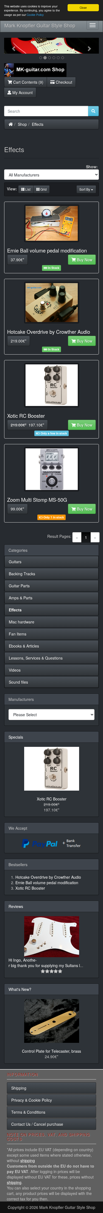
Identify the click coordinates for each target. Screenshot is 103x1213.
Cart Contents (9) (27, 82)
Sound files (18, 682)
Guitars (15, 561)
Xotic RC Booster (51, 799)
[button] (11, 46)
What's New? (20, 989)
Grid (43, 189)
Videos (15, 670)
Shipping (18, 1088)
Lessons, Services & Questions (36, 658)
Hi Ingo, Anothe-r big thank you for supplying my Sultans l (44, 962)
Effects (37, 124)
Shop (22, 124)
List (27, 189)
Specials (16, 737)
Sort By (85, 189)
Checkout (63, 82)
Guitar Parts (19, 585)
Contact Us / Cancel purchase (37, 1124)
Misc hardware (21, 622)
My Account (22, 92)
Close (83, 7)
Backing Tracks (22, 573)
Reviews (16, 906)
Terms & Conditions (28, 1112)
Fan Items (17, 634)
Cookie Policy (35, 15)
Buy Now (84, 259)
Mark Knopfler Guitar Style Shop (39, 25)
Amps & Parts (20, 597)
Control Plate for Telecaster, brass (51, 1051)
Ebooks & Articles (24, 646)
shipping (27, 1160)
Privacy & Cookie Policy (31, 1100)
